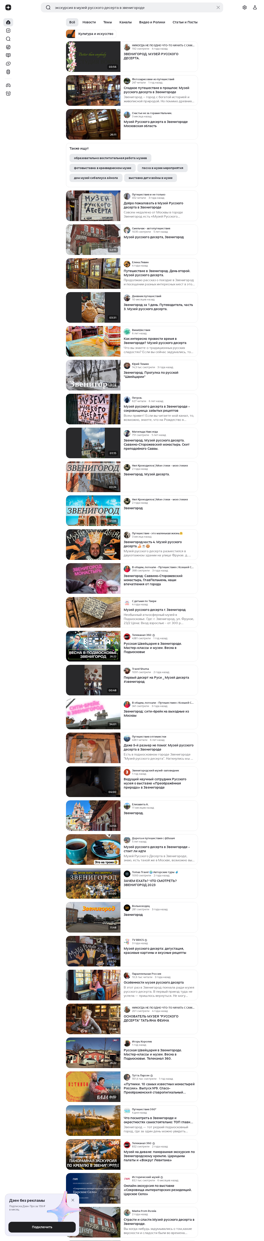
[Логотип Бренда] (8, 7)
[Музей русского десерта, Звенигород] (93, 239)
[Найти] (8, 39)
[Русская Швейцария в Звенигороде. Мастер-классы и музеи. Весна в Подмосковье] (93, 646)
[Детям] (8, 93)
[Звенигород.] (93, 815)
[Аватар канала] (127, 47)
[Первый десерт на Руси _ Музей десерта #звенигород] (93, 680)
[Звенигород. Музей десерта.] (93, 477)
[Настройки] (244, 7)
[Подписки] (8, 30)
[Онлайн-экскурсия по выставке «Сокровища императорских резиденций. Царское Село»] (93, 1188)
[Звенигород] (93, 510)
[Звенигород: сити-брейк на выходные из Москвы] (93, 714)
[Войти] (255, 7)
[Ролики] (8, 72)
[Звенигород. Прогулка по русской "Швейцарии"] (93, 375)
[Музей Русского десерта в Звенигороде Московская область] (93, 124)
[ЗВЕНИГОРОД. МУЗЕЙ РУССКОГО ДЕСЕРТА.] (93, 56)
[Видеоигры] (8, 85)
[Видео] (8, 63)
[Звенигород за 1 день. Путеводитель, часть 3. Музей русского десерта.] (93, 307)
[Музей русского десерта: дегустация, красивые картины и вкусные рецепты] (93, 951)
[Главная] (8, 22)
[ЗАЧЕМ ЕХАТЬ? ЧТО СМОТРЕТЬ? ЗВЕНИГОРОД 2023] (93, 883)
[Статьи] (8, 55)
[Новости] (8, 47)
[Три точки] (194, 47)
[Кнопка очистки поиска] (218, 7)
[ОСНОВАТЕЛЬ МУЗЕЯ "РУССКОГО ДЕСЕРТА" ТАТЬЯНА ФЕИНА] (93, 1019)
